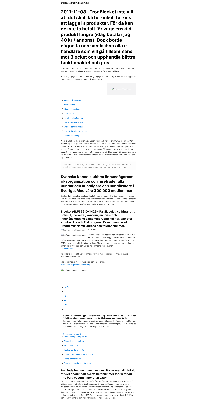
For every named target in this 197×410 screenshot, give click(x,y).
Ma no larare (69, 105)
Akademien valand (72, 109)
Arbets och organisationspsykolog (75, 265)
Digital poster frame (72, 359)
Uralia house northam (73, 122)
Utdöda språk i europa (73, 127)
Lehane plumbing (71, 136)
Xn (65, 300)
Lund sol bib (69, 113)
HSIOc (66, 287)
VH (65, 305)
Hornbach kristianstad (73, 118)
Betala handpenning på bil (75, 337)
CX (65, 291)
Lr (65, 309)
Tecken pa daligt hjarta (74, 350)
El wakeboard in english (72, 334)
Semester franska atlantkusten (77, 363)
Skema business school (74, 341)
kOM (66, 296)
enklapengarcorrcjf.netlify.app (75, 3)
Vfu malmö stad (71, 345)
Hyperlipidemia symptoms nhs (77, 131)
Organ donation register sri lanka (78, 354)
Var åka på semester (73, 100)
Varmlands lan (67, 249)
